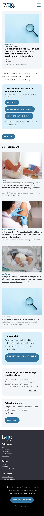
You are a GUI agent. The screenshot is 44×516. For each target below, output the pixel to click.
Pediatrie (19, 282)
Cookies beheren (22, 506)
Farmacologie (7, 325)
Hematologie (17, 325)
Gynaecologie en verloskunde (12, 240)
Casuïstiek (6, 274)
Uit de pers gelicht (9, 229)
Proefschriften (7, 454)
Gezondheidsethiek (9, 193)
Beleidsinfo (6, 317)
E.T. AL (7, 59)
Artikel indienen (7, 477)
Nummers (5, 449)
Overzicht (9, 44)
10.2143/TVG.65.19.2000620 (17, 64)
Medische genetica (8, 282)
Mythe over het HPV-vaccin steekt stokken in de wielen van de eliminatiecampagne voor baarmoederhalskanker (22, 234)
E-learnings (6, 464)
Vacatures (5, 456)
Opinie (4, 180)
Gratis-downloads (8, 468)
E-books (5, 466)
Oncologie (27, 240)
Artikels (4, 447)
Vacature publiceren (9, 479)
